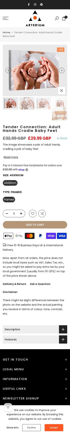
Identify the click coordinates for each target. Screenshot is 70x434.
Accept (54, 427)
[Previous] (8, 70)
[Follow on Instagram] (35, 4)
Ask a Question (40, 284)
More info (12, 427)
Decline (31, 427)
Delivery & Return (14, 284)
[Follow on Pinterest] (41, 4)
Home (6, 32)
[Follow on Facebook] (28, 4)
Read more (11, 157)
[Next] (61, 70)
